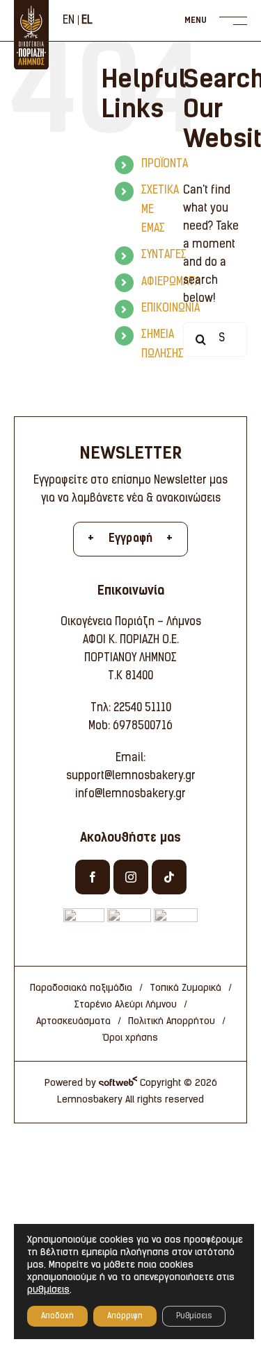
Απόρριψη (125, 1316)
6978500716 (143, 726)
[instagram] (130, 877)
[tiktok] (169, 877)
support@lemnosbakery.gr (131, 776)
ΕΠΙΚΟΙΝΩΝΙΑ (170, 308)
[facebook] (92, 877)
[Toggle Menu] (221, 21)
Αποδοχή (57, 1316)
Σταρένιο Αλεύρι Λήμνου (125, 1005)
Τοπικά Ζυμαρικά (185, 988)
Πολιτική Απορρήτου (171, 1021)
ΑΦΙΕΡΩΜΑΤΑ (170, 282)
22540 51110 (142, 708)
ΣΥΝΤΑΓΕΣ (164, 255)
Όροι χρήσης (130, 1038)
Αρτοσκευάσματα (73, 1021)
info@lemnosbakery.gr (130, 794)
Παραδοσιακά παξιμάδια (81, 988)
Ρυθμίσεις (194, 1316)
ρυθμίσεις (48, 1290)
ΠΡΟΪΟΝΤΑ (164, 164)
